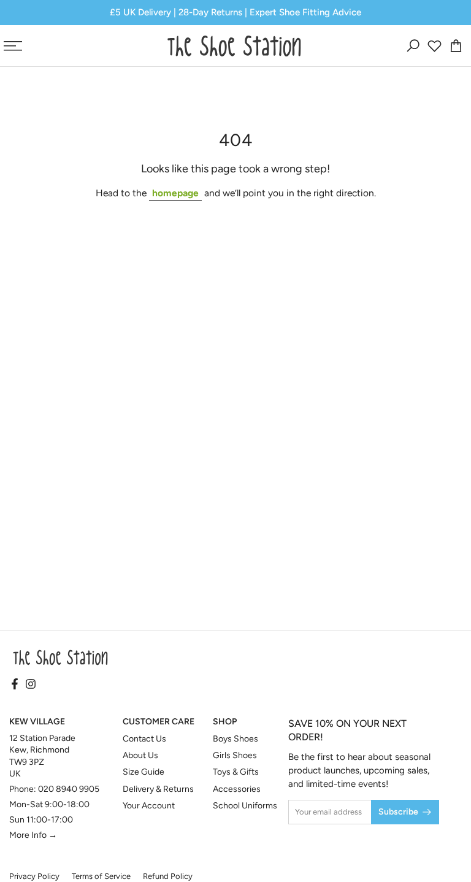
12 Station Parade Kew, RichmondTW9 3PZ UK (42, 756)
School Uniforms (245, 805)
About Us (140, 755)
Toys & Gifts (236, 772)
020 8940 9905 (68, 789)
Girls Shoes (235, 755)
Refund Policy (168, 876)
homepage (175, 193)
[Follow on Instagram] (30, 685)
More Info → (33, 835)
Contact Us (144, 739)
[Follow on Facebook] (14, 685)
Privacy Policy (34, 876)
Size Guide (143, 772)
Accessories (237, 789)
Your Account (149, 805)
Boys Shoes (235, 739)
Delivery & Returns (158, 789)
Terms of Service (101, 876)
